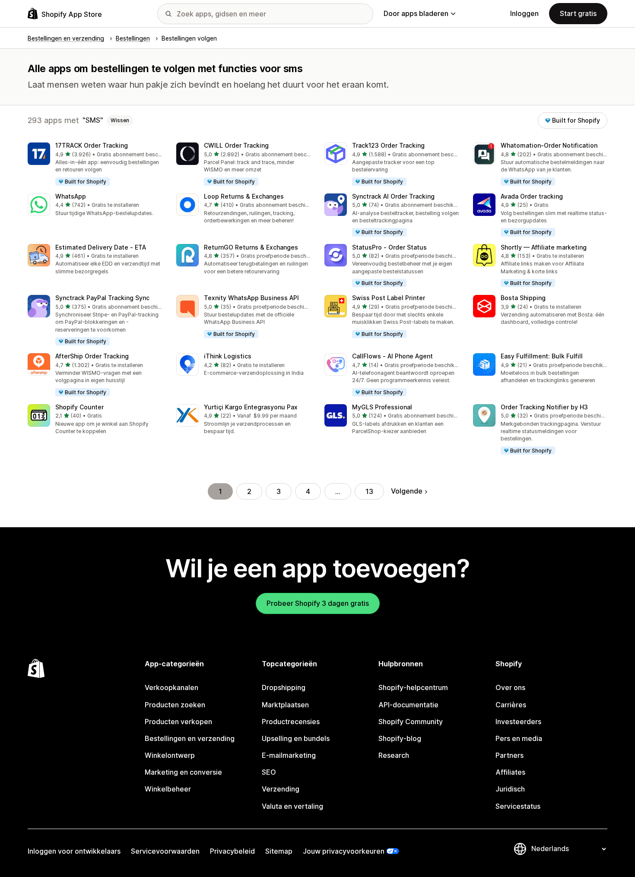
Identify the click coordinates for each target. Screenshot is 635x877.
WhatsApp (70, 196)
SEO (269, 772)
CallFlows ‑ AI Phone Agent (392, 356)
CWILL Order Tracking (236, 145)
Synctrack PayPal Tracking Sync (102, 297)
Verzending (280, 789)
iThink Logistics (227, 356)
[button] (95, 164)
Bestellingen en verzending (190, 738)
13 (369, 491)
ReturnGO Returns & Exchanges (251, 247)
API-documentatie (408, 704)
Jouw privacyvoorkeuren (343, 851)
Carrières (510, 704)
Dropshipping (283, 687)
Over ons (510, 687)
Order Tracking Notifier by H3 (544, 407)
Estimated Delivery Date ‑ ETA (100, 247)
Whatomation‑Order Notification (549, 145)
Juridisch (510, 789)
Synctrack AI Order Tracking (393, 196)
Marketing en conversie (183, 772)
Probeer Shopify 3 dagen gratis (318, 603)
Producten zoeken (175, 704)
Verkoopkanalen (171, 687)
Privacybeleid (232, 851)
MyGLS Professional (382, 407)
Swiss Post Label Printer (388, 297)
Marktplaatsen (285, 704)
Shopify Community (410, 721)
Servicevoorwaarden (165, 851)
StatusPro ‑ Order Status (389, 247)
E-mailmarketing (289, 755)
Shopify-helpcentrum (413, 687)
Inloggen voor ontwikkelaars (74, 851)
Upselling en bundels (296, 738)
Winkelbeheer (168, 789)
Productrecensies (291, 721)
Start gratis (578, 13)
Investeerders (518, 721)
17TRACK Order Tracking (91, 145)
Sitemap (278, 851)
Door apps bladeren (416, 13)
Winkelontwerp (170, 755)
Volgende (406, 491)
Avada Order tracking (532, 196)
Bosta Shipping (523, 297)
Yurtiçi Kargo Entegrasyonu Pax (251, 407)
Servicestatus (517, 806)
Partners (509, 755)
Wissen (120, 120)
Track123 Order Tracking (388, 145)
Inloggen (524, 13)
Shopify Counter (79, 407)
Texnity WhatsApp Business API (251, 297)
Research (393, 755)
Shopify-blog (399, 738)
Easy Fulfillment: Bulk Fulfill (542, 356)
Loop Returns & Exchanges (244, 196)
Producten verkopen (178, 721)
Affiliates (510, 772)
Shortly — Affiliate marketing (544, 247)
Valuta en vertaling (292, 806)
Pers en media (518, 738)
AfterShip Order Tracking (92, 356)
